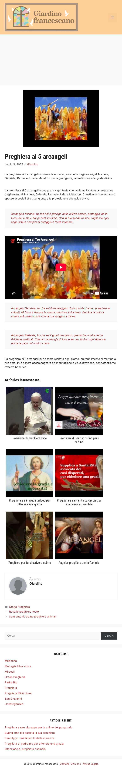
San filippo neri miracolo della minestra (29, 738)
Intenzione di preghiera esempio (25, 749)
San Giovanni (13, 698)
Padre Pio (11, 682)
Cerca (109, 635)
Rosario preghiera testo (24, 611)
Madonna (11, 660)
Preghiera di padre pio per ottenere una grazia (34, 743)
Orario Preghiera (19, 606)
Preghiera (11, 687)
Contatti (64, 763)
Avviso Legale (90, 763)
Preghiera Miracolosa (18, 693)
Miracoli (10, 671)
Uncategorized (14, 704)
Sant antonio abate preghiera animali (32, 616)
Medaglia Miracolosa (18, 666)
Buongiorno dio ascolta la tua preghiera (30, 732)
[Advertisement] (61, 58)
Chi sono (76, 763)
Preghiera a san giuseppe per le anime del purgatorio (38, 727)
